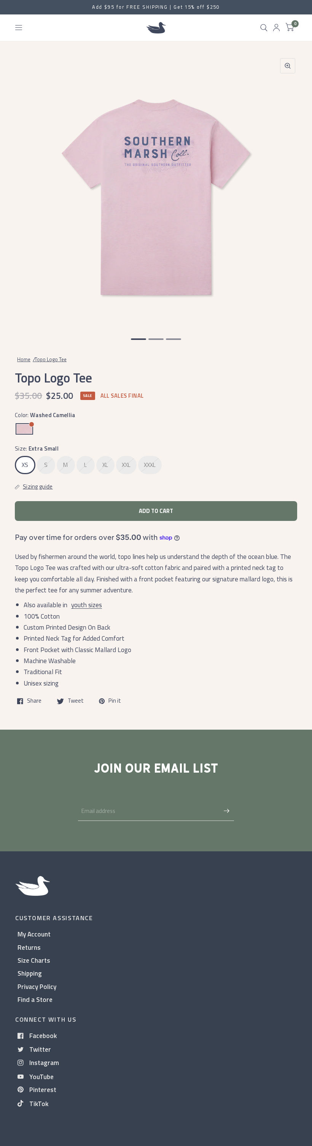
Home (23, 359)
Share (34, 701)
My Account (34, 934)
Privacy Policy (37, 986)
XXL (126, 464)
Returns (29, 947)
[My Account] (276, 27)
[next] (287, 189)
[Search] (264, 27)
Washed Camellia (24, 428)
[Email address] (226, 811)
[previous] (24, 189)
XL (105, 464)
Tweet (76, 701)
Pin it (114, 701)
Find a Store (35, 999)
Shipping (30, 973)
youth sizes (86, 605)
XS (25, 464)
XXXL (150, 464)
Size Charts (34, 960)
